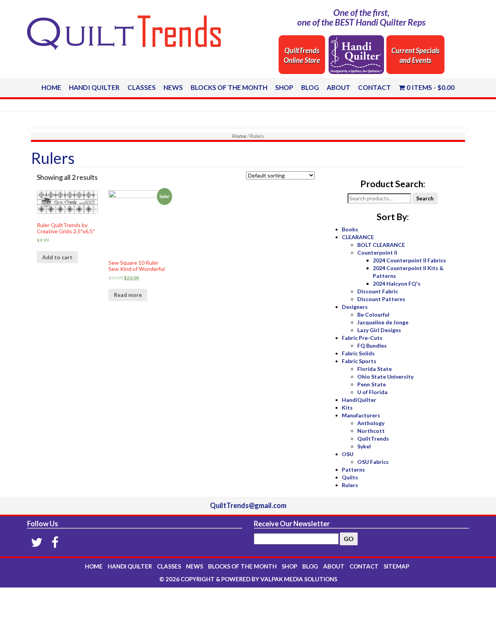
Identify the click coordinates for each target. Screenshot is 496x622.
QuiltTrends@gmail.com (248, 505)
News (173, 87)
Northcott (371, 430)
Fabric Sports (359, 361)
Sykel (364, 446)
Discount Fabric (377, 291)
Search (425, 198)
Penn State (371, 384)
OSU (347, 454)
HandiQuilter (359, 399)
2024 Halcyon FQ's (396, 283)
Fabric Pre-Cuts (362, 337)
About (338, 87)
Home (51, 87)
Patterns (353, 469)
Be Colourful (373, 314)
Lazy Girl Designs (379, 330)
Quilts (350, 477)
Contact (374, 87)
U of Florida (372, 392)
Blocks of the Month (229, 87)
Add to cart (57, 257)
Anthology (370, 423)
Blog (310, 87)
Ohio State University (385, 376)
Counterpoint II (377, 252)
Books (350, 229)
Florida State (374, 368)
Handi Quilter (94, 87)
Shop (284, 87)
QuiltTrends (373, 438)
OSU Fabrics (373, 461)
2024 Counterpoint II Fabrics (409, 260)
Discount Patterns (381, 299)
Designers (355, 306)
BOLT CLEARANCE (381, 244)
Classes (141, 87)
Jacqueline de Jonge (382, 322)
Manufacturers (361, 415)
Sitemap (396, 566)
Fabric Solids (358, 353)
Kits (347, 407)
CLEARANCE (358, 237)
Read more (128, 294)
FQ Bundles (372, 345)
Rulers (350, 485)
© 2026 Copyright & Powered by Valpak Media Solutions (248, 578)
